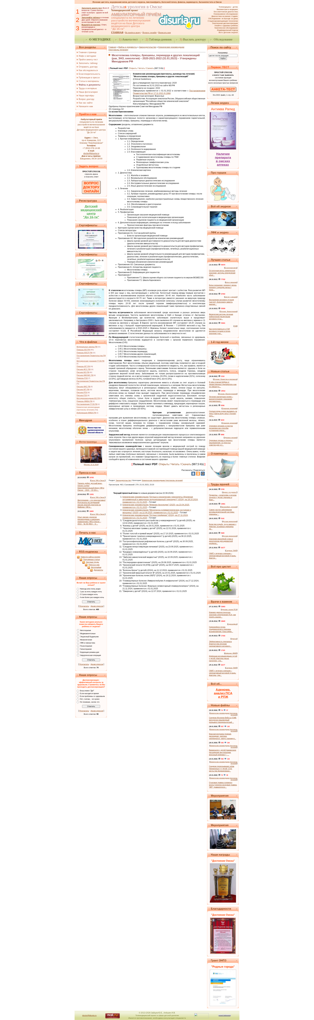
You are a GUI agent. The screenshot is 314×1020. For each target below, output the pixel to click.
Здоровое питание (230, 437)
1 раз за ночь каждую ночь (91, 592)
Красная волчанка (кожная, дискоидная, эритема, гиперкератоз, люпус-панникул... (222, 736)
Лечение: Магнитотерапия (228, 394)
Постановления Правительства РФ (91, 356)
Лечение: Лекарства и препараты (225, 379)
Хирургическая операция (90, 655)
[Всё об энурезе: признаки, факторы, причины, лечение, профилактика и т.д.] (223, 225)
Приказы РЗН (82, 378)
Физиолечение (86, 640)
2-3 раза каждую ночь (89, 594)
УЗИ (235, 326)
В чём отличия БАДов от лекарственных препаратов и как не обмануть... (222, 384)
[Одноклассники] (198, 474)
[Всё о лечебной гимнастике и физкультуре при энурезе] (223, 253)
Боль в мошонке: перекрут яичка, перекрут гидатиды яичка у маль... (223, 287)
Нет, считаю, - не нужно (89, 699)
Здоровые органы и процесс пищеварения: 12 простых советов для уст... (221, 442)
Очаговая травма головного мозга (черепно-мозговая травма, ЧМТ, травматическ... (223, 785)
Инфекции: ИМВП (231, 653)
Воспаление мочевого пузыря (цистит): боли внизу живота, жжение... (221, 302)
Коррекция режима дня (89, 652)
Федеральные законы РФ (87, 347)
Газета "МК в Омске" (98, 480)
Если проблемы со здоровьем (92, 696)
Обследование (223, 39)
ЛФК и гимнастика (87, 643)
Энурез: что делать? (230, 492)
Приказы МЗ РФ (83, 350)
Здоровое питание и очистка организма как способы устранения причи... (221, 428)
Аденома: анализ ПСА (229, 609)
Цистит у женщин (231, 297)
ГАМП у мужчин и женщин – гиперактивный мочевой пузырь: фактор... (222, 555)
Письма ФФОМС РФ (85, 375)
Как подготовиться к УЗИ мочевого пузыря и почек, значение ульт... (220, 331)
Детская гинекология (230, 521)
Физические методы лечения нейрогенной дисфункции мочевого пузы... (221, 316)
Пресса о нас (94, 565)
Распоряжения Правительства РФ (91, 381)
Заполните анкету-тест (92, 8)
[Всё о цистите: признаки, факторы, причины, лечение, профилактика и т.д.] (223, 594)
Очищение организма (229, 408)
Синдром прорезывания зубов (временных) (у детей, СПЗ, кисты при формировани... (221, 768)
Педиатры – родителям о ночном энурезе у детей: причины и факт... (222, 497)
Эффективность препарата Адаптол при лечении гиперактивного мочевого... (220, 644)
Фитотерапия (85, 630)
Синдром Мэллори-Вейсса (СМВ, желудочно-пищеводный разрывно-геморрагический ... (223, 720)
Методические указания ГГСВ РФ (90, 361)
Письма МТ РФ (83, 389)
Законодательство (147, 47)
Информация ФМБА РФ (86, 413)
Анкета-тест (128, 39)
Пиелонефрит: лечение (229, 507)
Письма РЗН (82, 395)
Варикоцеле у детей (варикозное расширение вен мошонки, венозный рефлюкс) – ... (222, 752)
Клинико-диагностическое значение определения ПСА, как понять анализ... (222, 614)
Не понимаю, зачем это (89, 702)
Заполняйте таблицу (91, 18)
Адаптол (234, 639)
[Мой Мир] (203, 474)
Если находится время (89, 693)
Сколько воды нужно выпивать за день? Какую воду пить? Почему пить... (223, 413)
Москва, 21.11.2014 (91, 464)
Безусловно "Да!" (87, 691)
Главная (112, 47)
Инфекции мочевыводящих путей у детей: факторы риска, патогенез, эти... (223, 658)
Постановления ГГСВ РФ (87, 404)
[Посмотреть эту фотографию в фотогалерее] (91, 462)
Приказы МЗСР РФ (84, 353)
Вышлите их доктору (91, 25)
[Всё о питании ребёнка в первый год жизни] (223, 364)
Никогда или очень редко (90, 589)
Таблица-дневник (159, 39)
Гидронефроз (232, 624)
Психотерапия (86, 646)
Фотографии (96, 567)
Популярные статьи (91, 559)
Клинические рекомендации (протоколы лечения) (162, 480)
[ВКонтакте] (193, 474)
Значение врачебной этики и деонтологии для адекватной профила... (221, 541)
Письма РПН (82, 392)
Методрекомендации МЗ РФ (88, 398)
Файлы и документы (127, 47)
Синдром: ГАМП (231, 550)
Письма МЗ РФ (83, 372)
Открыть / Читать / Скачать (141, 68)
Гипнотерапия (86, 649)
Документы (98, 570)
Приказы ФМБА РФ (84, 401)
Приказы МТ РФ (83, 366)
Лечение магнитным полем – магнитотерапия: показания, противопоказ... (221, 399)
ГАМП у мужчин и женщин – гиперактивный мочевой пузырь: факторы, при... (222, 673)
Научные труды (92, 562)
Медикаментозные (88, 633)
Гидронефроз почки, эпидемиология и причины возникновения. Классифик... (221, 629)
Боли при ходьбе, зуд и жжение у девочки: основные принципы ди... (222, 526)
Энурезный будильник (89, 636)
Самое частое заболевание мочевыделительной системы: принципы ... (222, 512)
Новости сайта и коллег (90, 557)
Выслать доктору (193, 39)
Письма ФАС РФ (83, 386)
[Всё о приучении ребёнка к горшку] (223, 200)
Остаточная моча (231, 268)
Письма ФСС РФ (83, 369)
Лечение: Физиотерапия (228, 311)
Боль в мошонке (231, 282)
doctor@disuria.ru (91, 153)
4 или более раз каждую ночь (92, 597)
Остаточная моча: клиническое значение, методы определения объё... (222, 273)
